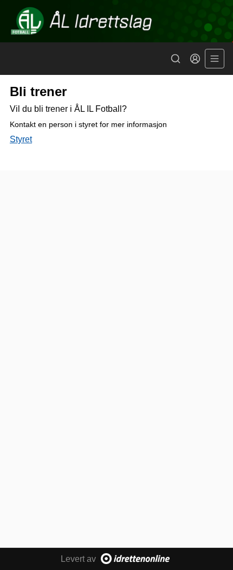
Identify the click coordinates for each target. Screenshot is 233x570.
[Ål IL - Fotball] (116, 21)
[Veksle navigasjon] (214, 58)
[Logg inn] (195, 58)
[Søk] (175, 58)
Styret (21, 139)
